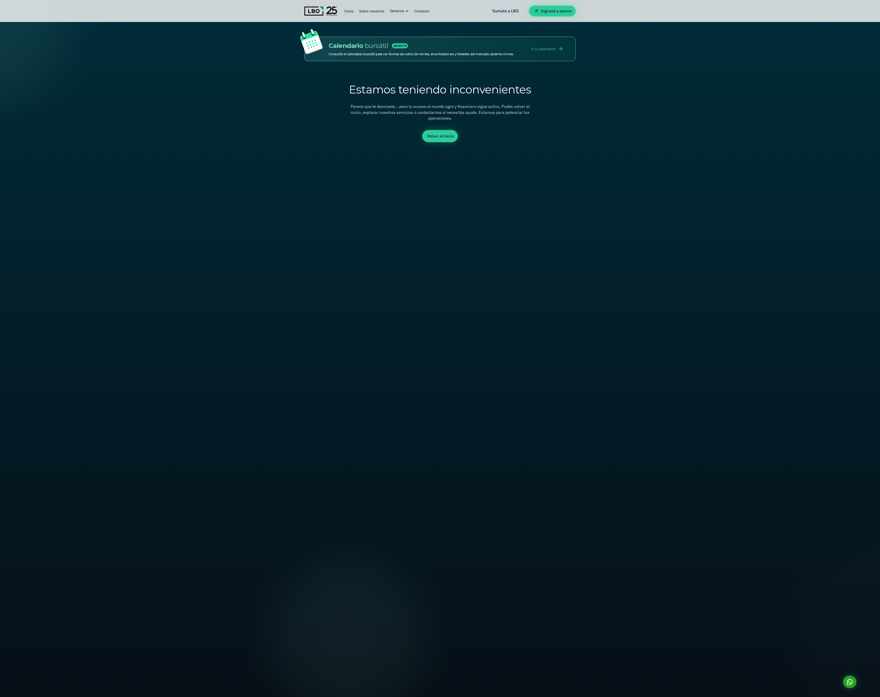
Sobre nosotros (371, 11)
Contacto (421, 11)
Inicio (349, 11)
